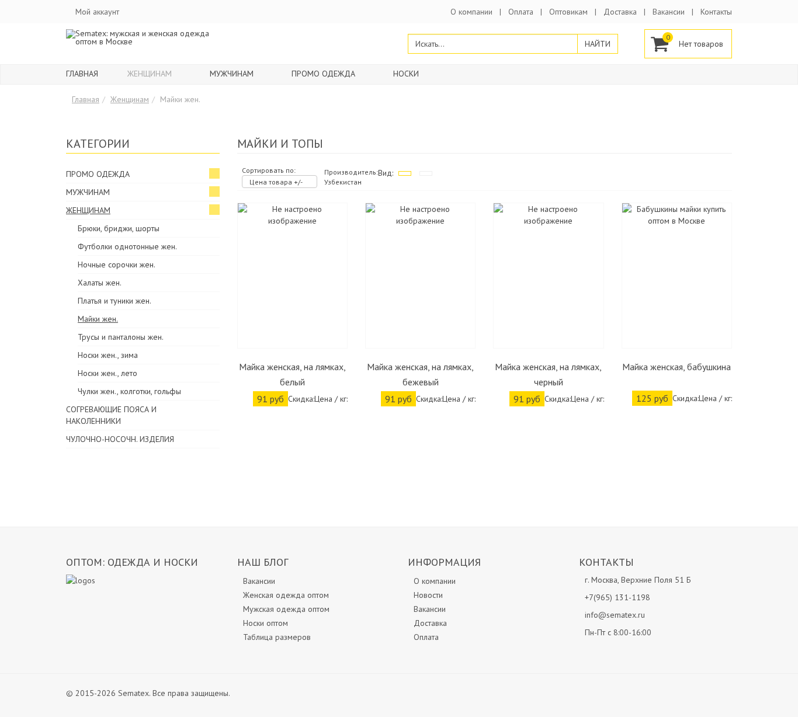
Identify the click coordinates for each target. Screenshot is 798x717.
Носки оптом (265, 623)
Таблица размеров (277, 637)
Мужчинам (232, 73)
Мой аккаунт (97, 11)
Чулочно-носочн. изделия (120, 439)
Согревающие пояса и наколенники (111, 415)
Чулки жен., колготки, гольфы (129, 391)
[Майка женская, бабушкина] (676, 275)
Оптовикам (568, 11)
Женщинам (149, 73)
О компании (471, 11)
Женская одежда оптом (286, 595)
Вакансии (669, 11)
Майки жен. (98, 319)
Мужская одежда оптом (286, 609)
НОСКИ (406, 73)
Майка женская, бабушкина (676, 367)
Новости (428, 595)
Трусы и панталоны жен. (121, 337)
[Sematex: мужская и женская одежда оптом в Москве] (143, 37)
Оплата (520, 11)
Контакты (716, 11)
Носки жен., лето (107, 373)
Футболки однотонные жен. (127, 246)
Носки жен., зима (108, 355)
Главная (82, 73)
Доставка (620, 11)
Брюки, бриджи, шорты (118, 228)
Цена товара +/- (276, 181)
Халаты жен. (100, 282)
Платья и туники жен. (114, 300)
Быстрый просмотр (292, 339)
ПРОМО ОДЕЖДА (323, 73)
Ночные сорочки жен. (116, 264)
